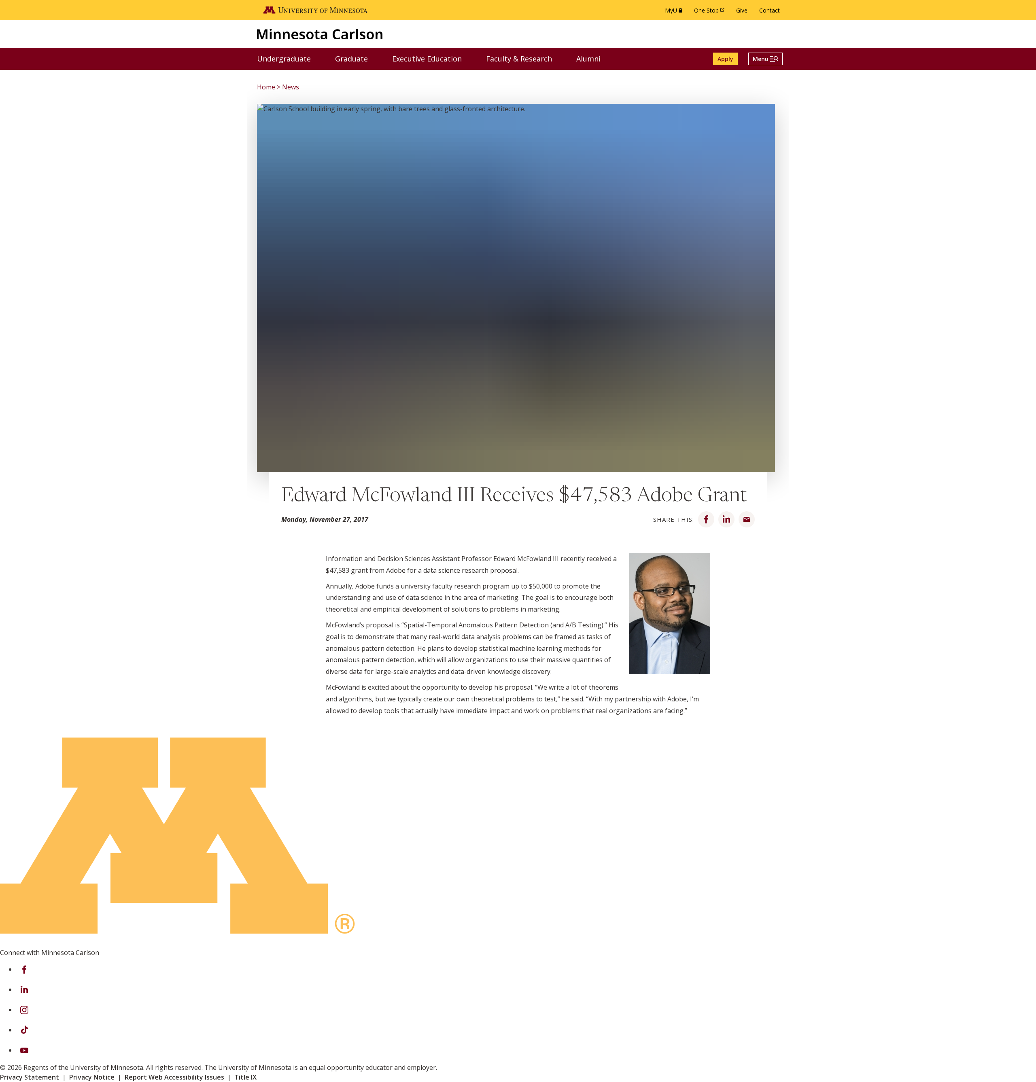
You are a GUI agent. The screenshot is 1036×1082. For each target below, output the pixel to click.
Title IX (245, 1077)
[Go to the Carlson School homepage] (319, 33)
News (290, 87)
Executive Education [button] (432, 58)
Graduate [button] (356, 58)
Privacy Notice (92, 1077)
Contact (769, 10)
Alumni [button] (593, 58)
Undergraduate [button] (289, 58)
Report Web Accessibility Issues (174, 1077)
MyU (675, 12)
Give (741, 10)
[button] (765, 59)
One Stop (710, 12)
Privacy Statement (29, 1077)
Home (266, 87)
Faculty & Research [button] (524, 58)
